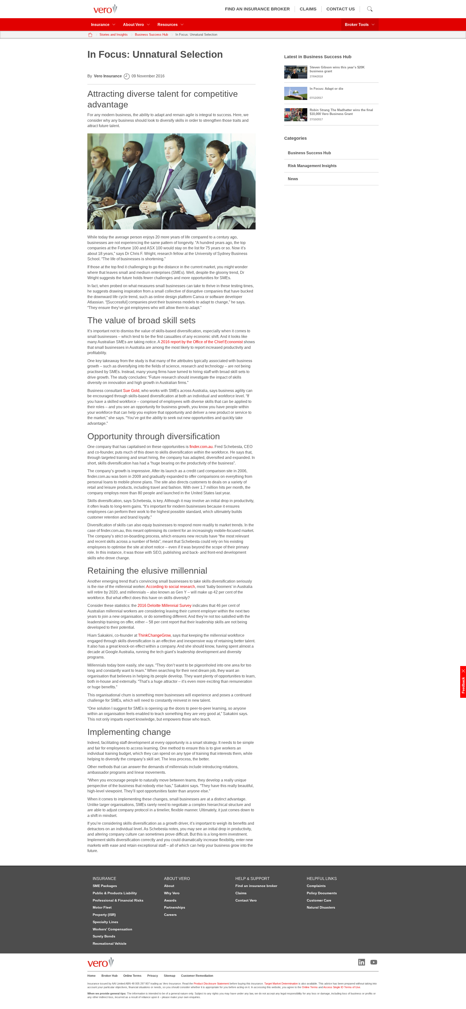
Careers (170, 915)
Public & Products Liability (115, 893)
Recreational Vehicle (109, 943)
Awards (170, 900)
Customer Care (319, 900)
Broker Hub (109, 975)
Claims (241, 893)
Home (91, 975)
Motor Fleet (102, 907)
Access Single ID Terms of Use (341, 987)
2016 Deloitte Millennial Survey (164, 605)
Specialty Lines (105, 922)
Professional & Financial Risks (118, 900)
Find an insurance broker (256, 886)
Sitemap (169, 975)
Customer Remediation (197, 975)
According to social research (170, 586)
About (169, 886)
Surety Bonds (104, 936)
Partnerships (174, 907)
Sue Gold (131, 390)
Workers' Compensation (112, 929)
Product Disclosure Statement (211, 983)
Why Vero (172, 893)
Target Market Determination (281, 983)
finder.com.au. (202, 446)
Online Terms (132, 975)
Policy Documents (322, 893)
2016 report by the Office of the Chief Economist (202, 342)
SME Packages (105, 886)
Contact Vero (246, 900)
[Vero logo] (104, 9)
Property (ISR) (104, 915)
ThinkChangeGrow (154, 635)
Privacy (152, 975)
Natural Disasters (321, 907)
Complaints (316, 886)
